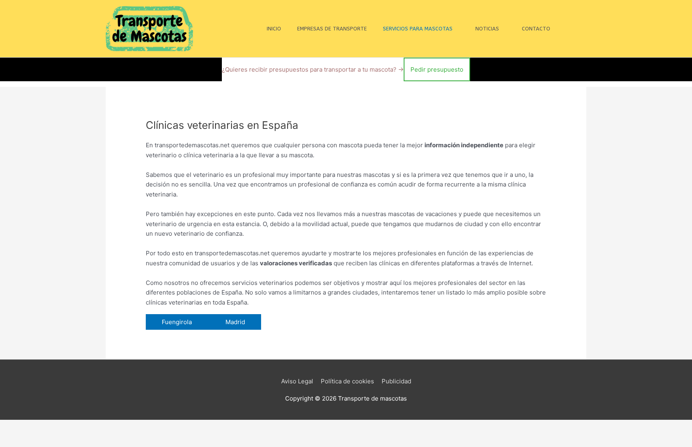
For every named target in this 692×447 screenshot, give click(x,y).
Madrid (235, 322)
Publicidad (396, 381)
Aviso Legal (297, 381)
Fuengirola (177, 322)
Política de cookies (347, 381)
